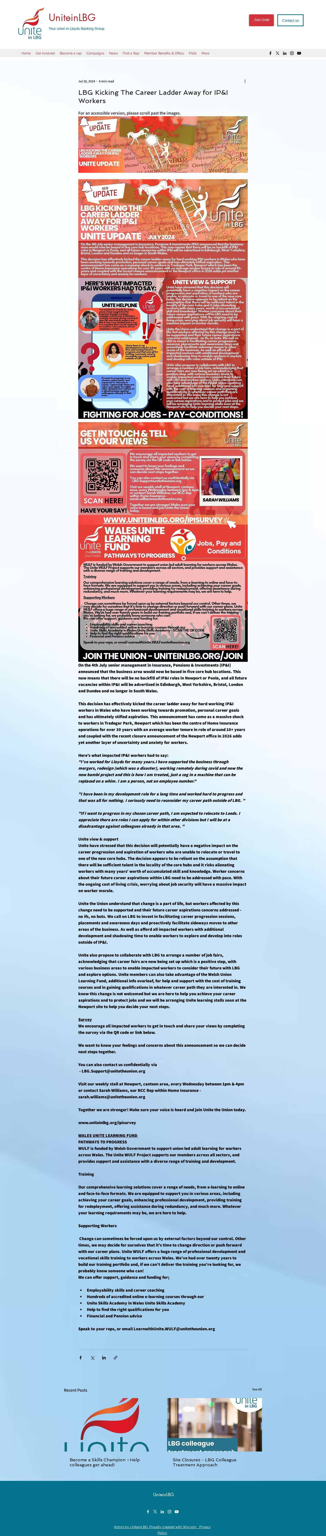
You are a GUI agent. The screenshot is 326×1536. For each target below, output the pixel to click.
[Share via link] (115, 1357)
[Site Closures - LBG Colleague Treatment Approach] (214, 1425)
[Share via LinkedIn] (104, 1357)
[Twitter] (277, 53)
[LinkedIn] (284, 53)
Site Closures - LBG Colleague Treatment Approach (205, 1462)
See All (257, 1389)
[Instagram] (291, 53)
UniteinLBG (72, 17)
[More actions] (245, 81)
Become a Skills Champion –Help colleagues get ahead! (105, 1462)
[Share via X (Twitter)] (92, 1357)
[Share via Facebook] (80, 1357)
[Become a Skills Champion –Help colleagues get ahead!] (111, 1425)
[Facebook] (270, 53)
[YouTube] (299, 53)
